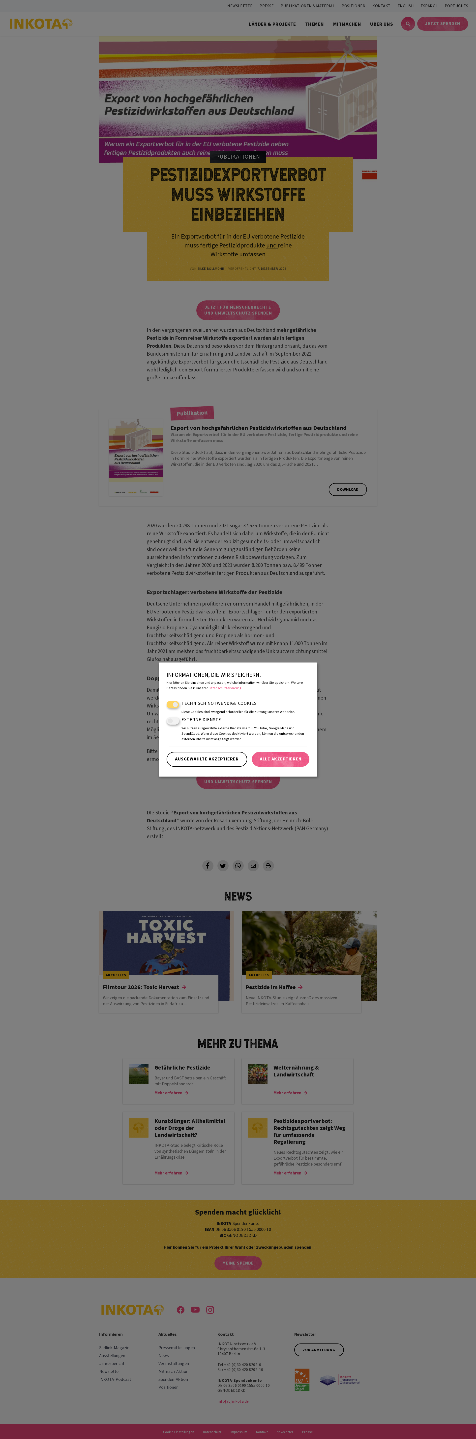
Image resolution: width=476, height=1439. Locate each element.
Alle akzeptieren (280, 759)
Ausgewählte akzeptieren (207, 759)
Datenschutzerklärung (225, 688)
